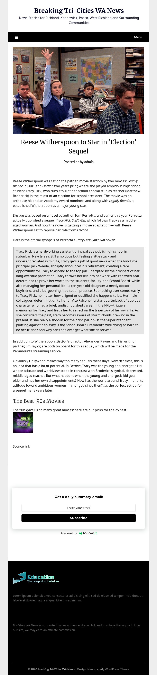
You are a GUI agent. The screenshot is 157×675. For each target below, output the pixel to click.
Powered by (69, 533)
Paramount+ (22, 351)
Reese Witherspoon (28, 181)
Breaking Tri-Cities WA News (79, 11)
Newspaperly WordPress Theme (108, 669)
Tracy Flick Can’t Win (70, 220)
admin (89, 162)
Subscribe (78, 518)
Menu (138, 37)
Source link (21, 446)
